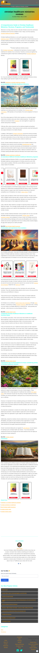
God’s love (18, 284)
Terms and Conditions (33, 644)
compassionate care (26, 144)
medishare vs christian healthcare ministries (15, 82)
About (19, 647)
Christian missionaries (18, 133)
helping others (24, 192)
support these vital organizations (23, 302)
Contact (6, 643)
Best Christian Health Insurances (12, 226)
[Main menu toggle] (37, 2)
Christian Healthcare (31, 53)
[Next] (37, 173)
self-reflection (26, 428)
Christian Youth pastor (8, 50)
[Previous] (2, 173)
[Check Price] (13, 74)
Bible (2, 629)
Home (5, 640)
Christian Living (19, 646)
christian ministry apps (10, 311)
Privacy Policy (33, 642)
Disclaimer (33, 646)
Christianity (3, 632)
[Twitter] (21, 650)
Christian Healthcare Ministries (8, 33)
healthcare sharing (5, 38)
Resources (5, 645)
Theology (19, 640)
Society (19, 642)
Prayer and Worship (19, 644)
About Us (6, 642)
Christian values (25, 215)
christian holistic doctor (10, 361)
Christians (17, 120)
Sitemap (6, 647)
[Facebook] (18, 563)
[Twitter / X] (20, 563)
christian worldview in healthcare (12, 155)
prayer (35, 302)
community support (5, 217)
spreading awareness (21, 304)
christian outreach (9, 437)
